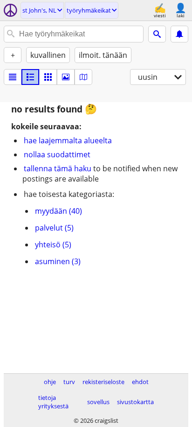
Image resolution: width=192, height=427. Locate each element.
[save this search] (179, 34)
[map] (83, 77)
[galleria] (66, 77)
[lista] (12, 77)
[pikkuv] (30, 77)
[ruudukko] (48, 77)
